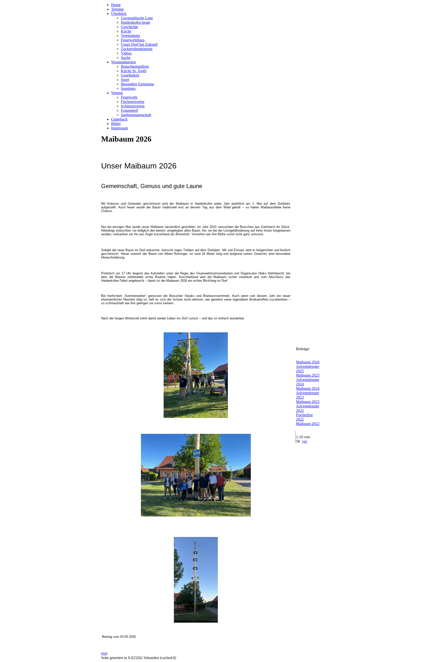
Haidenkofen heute (135, 22)
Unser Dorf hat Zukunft (139, 44)
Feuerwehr (129, 97)
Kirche (126, 31)
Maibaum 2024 (307, 388)
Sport (125, 80)
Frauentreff (129, 110)
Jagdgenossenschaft (136, 115)
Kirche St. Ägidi (133, 71)
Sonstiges (128, 88)
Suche (125, 58)
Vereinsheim (130, 36)
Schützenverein (133, 106)
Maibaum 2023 (307, 402)
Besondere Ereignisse (137, 84)
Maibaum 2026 (307, 362)
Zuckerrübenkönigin (136, 49)
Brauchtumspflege (135, 66)
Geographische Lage (137, 18)
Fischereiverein (132, 102)
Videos (126, 53)
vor (304, 441)
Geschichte (129, 27)
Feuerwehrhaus (133, 40)
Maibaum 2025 (307, 375)
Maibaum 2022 (307, 424)
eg (104, 653)
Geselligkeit (130, 75)
